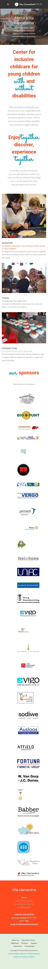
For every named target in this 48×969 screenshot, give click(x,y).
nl (37, 4)
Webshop (15, 943)
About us (15, 940)
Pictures (24, 943)
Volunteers (17, 946)
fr (41, 4)
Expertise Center (28, 940)
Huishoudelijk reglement (17, 954)
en (34, 4)
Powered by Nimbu (27, 957)
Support (34, 943)
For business (30, 946)
